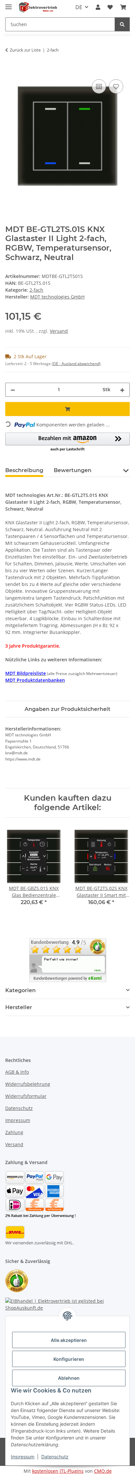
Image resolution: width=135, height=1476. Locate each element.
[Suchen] (122, 24)
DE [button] (78, 7)
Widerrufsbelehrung (27, 1084)
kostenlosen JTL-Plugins (58, 1471)
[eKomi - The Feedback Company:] (16, 1280)
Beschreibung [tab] (24, 470)
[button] (98, 7)
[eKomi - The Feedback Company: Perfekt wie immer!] (67, 960)
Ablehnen (69, 1378)
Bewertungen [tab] (72, 470)
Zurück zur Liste (25, 50)
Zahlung (14, 1132)
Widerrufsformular (26, 1096)
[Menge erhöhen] (122, 389)
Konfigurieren (68, 1359)
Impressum (22, 1456)
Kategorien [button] (20, 990)
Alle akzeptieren (69, 1340)
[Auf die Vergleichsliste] (99, 86)
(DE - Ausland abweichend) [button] (76, 363)
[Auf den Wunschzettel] (116, 86)
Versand (59, 331)
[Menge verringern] (13, 389)
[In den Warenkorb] (10, 70)
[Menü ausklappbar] (8, 4)
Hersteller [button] (18, 1007)
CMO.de (103, 1471)
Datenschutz (54, 1456)
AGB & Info (17, 1072)
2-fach (36, 290)
